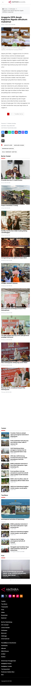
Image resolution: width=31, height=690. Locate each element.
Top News (4, 495)
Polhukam (12, 9)
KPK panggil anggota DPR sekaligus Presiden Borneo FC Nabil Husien (12, 179)
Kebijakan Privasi (6, 663)
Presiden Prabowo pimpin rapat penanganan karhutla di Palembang (19, 434)
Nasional (3, 618)
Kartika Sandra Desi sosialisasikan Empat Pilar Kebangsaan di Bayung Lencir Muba (14, 361)
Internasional (5, 638)
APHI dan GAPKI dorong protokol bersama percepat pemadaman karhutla (18, 457)
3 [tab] (15, 580)
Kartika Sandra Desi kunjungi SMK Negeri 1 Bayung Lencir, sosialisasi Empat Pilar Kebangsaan (14, 387)
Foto (2, 555)
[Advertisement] (15, 410)
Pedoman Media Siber (7, 672)
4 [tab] (18, 580)
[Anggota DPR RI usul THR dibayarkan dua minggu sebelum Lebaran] (15, 272)
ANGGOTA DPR (8, 145)
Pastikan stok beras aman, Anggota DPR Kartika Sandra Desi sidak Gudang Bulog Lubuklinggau (14, 230)
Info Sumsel (4, 625)
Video (3, 612)
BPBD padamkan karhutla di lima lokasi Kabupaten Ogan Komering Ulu (18, 465)
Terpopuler (4, 607)
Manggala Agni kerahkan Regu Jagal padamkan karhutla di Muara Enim (19, 548)
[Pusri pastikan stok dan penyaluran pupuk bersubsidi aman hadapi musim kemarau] (5, 473)
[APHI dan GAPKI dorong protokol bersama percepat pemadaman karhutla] (5, 458)
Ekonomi (3, 633)
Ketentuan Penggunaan (8, 661)
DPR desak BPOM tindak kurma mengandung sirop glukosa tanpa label (14, 257)
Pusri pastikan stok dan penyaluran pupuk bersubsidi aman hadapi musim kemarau (19, 473)
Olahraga (4, 636)
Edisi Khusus (5, 651)
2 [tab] (13, 580)
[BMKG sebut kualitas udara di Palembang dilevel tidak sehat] (5, 481)
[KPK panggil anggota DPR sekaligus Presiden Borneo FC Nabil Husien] (15, 169)
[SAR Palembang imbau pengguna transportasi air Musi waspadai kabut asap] (5, 450)
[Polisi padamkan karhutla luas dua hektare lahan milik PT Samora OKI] (5, 443)
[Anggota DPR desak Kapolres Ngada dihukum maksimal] (15, 508)
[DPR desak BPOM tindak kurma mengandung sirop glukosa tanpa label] (15, 247)
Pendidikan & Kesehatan (8, 643)
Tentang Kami (5, 669)
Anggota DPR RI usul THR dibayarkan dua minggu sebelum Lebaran (14, 282)
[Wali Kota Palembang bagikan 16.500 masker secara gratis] (5, 489)
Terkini (3, 428)
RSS (2, 674)
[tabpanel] (15, 569)
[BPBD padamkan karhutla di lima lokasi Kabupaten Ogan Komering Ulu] (5, 466)
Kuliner (3, 656)
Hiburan (3, 648)
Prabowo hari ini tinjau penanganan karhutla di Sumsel (17, 541)
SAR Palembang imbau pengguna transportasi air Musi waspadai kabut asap (18, 450)
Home (6, 9)
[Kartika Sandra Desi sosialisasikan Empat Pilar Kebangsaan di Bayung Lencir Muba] (15, 352)
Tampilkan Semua (18, 114)
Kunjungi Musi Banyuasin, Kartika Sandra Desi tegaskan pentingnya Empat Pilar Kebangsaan (14, 308)
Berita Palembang (6, 622)
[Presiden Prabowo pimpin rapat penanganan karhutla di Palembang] (5, 435)
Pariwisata (4, 645)
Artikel (3, 654)
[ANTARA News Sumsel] (17, 2)
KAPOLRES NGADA (19, 145)
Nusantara (4, 615)
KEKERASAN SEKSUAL (8, 148)
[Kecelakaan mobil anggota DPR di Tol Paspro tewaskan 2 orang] (15, 195)
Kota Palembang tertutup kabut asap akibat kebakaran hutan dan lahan (14, 573)
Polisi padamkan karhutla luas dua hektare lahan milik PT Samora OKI (19, 442)
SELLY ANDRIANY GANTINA (9, 151)
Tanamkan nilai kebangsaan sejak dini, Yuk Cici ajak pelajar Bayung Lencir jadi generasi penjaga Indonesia (15, 335)
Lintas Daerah (5, 627)
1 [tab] (11, 580)
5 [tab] (20, 580)
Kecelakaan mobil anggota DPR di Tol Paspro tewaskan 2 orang (13, 204)
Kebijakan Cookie (6, 666)
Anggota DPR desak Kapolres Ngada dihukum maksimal (12, 11)
